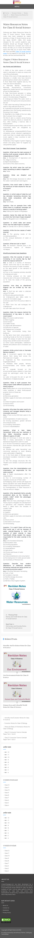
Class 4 (7, 805)
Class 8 (7, 795)
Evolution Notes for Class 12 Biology (16, 723)
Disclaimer (6, 910)
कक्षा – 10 (7, 757)
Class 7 (7, 798)
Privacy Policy (7, 912)
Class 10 (7, 790)
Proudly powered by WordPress (10, 932)
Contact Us (6, 908)
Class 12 (7, 785)
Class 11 (7, 787)
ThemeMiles (4, 934)
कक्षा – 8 (7, 762)
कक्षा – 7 (7, 765)
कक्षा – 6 (7, 767)
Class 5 (7, 803)
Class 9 (7, 792)
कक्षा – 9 (7, 760)
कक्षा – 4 (7, 772)
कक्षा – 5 (7, 770)
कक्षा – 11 (7, 755)
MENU (17, 6)
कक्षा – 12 (7, 752)
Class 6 (7, 800)
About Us (5, 905)
